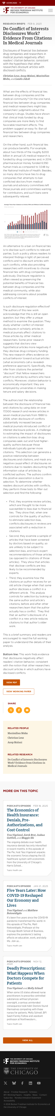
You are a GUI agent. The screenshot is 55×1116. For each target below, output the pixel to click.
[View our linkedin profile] (30, 1083)
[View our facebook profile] (22, 1083)
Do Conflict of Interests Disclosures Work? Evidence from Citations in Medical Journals (27, 762)
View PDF (11, 682)
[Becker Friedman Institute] (23, 10)
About (6, 1092)
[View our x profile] (5, 1083)
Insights (27, 1095)
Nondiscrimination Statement (28, 1098)
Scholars (33, 1092)
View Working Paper (18, 691)
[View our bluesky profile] (14, 1083)
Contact (43, 1095)
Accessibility (9, 1101)
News (35, 1095)
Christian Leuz (16, 738)
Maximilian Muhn (18, 733)
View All (27, 1040)
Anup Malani (15, 742)
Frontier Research (19, 1092)
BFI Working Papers (13, 1095)
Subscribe (8, 1098)
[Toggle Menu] (50, 10)
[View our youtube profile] (39, 1083)
